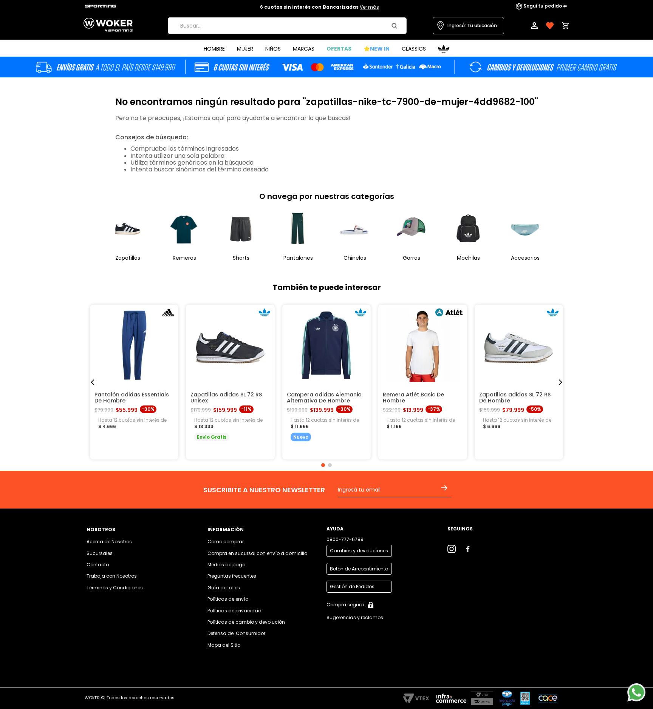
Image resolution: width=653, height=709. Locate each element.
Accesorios (525, 258)
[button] (468, 25)
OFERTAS (338, 48)
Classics (414, 48)
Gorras (411, 258)
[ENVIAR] (445, 492)
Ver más (369, 7)
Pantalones (298, 258)
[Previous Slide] (93, 382)
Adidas (443, 49)
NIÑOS (273, 48)
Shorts (241, 258)
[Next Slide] (560, 382)
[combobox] (287, 26)
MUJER (245, 48)
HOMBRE (214, 48)
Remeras (184, 258)
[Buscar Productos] (395, 25)
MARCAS (303, 48)
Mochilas (468, 258)
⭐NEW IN (377, 48)
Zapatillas (127, 258)
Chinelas (355, 258)
